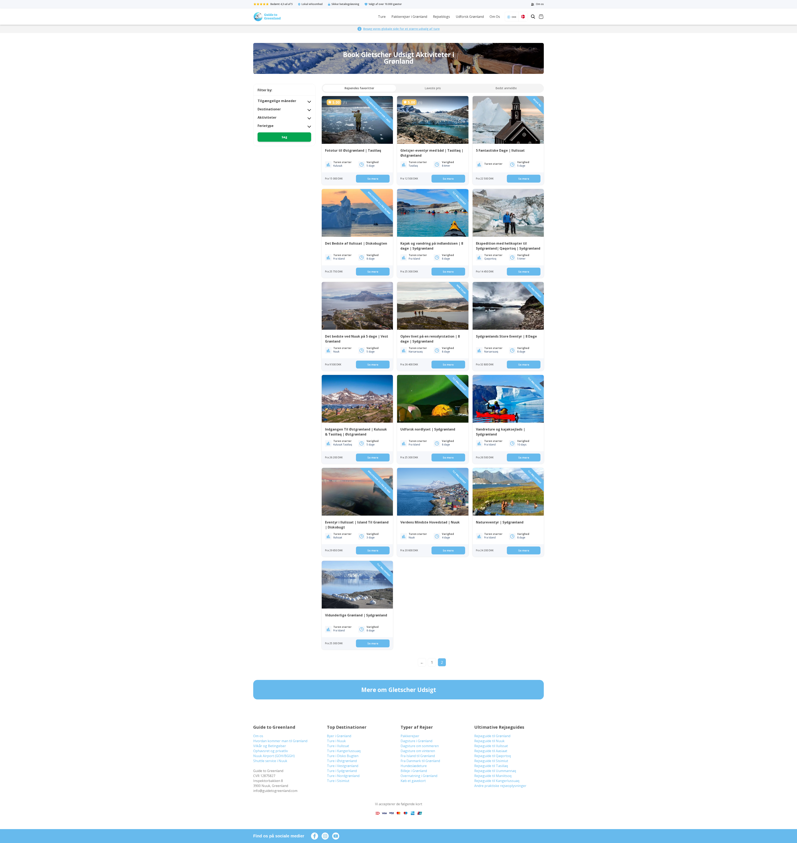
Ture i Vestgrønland (342, 766)
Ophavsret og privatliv (270, 751)
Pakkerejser (410, 736)
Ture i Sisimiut (338, 780)
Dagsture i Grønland (416, 741)
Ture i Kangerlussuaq (344, 751)
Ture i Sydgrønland (342, 771)
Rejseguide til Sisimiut (491, 761)
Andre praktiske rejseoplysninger (500, 785)
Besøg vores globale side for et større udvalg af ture (401, 29)
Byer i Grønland (339, 736)
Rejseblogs (441, 16)
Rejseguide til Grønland (492, 736)
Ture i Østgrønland (342, 761)
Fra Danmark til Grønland (420, 761)
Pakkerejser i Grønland (409, 16)
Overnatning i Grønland (419, 775)
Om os (258, 736)
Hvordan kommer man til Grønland (280, 741)
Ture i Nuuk (336, 741)
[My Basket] (541, 17)
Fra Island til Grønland (418, 756)
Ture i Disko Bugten (342, 756)
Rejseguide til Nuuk (489, 741)
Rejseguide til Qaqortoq (492, 756)
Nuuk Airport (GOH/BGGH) (274, 756)
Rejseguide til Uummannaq (495, 771)
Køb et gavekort (413, 780)
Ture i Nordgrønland (343, 775)
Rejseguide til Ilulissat (491, 746)
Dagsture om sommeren (420, 746)
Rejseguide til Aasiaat (490, 751)
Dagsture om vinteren (418, 751)
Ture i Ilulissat (338, 746)
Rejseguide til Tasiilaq (491, 766)
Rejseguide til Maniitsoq (492, 775)
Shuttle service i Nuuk (270, 761)
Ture (382, 16)
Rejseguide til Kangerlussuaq (496, 780)
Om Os (495, 16)
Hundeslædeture (414, 766)
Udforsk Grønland (470, 16)
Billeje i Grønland (414, 771)
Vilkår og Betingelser (269, 746)
